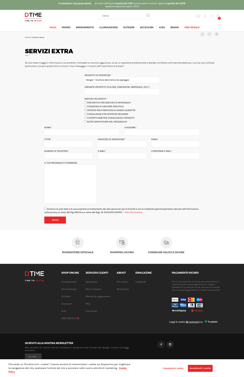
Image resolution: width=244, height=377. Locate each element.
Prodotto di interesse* (97, 75)
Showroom (123, 289)
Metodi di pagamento (98, 296)
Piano (154, 139)
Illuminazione (108, 27)
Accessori (147, 27)
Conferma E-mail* (161, 151)
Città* (47, 139)
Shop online (70, 272)
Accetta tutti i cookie (200, 368)
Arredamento (85, 27)
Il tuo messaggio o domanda (60, 163)
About (121, 272)
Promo (66, 27)
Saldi (52, 27)
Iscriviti (32, 356)
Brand (174, 27)
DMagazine (143, 272)
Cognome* (130, 127)
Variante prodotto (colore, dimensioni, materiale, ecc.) (116, 87)
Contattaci (92, 311)
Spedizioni (91, 281)
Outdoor (128, 27)
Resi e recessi (93, 289)
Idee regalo (192, 27)
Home (27, 37)
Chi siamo (122, 281)
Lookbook (140, 281)
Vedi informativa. (134, 212)
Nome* (48, 127)
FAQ (88, 303)
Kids (162, 27)
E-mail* (102, 151)
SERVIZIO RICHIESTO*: (95, 99)
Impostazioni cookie (173, 368)
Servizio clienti (97, 272)
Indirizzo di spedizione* (111, 139)
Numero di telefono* (56, 151)
